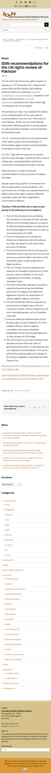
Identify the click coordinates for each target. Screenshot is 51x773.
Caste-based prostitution (15, 589)
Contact (4, 708)
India (7, 520)
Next (46, 48)
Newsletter (32, 6)
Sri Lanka (8, 545)
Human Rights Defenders (13, 570)
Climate (8, 604)
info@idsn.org (14, 726)
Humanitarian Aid (12, 629)
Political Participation (13, 644)
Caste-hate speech (12, 599)
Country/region (9, 501)
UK (6, 550)
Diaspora (8, 515)
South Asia (9, 540)
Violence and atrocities (14, 654)
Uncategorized (9, 688)
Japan (7, 525)
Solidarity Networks (11, 683)
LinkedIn (20, 6)
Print (5, 76)
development (8, 560)
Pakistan (11, 39)
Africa (7, 505)
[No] (48, 765)
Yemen (8, 555)
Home (4, 39)
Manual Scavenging (13, 639)
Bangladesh (10, 510)
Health (5, 565)
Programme (8, 670)
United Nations (21, 39)
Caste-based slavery (13, 594)
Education (9, 619)
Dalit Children (10, 609)
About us (4, 731)
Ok (25, 769)
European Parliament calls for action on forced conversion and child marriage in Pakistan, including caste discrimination (24, 435)
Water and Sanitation (13, 659)
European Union (12, 673)
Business (9, 584)
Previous (38, 48)
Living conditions (12, 634)
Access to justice (12, 579)
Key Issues (7, 575)
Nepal (7, 530)
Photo (5, 664)
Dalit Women (10, 614)
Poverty (8, 649)
